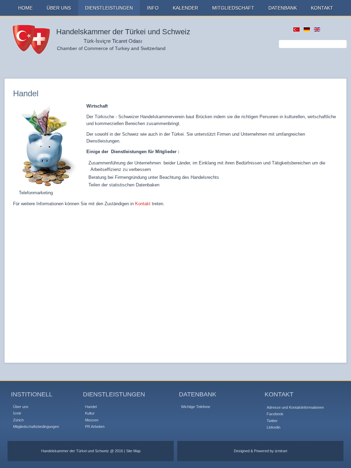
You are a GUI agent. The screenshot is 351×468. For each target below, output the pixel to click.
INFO (153, 8)
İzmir (17, 413)
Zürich (18, 420)
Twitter (272, 421)
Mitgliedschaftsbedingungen (36, 426)
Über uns (20, 407)
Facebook (275, 414)
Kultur (90, 413)
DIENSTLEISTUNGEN (109, 8)
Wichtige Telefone (195, 407)
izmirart (281, 451)
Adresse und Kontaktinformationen (295, 407)
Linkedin (273, 427)
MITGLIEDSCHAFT (233, 8)
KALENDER (185, 8)
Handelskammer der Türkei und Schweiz (123, 31)
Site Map (133, 451)
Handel (91, 407)
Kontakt (142, 203)
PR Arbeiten (95, 426)
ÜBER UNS (59, 8)
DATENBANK (282, 8)
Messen (91, 420)
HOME (25, 8)
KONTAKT (322, 8)
